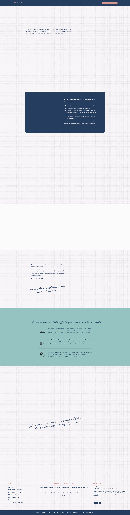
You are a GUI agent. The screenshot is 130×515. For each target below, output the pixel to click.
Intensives (12, 495)
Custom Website (14, 497)
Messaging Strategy (15, 492)
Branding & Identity (15, 490)
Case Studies (12, 500)
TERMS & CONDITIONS (53, 512)
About (10, 487)
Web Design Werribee (15, 502)
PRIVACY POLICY (40, 512)
